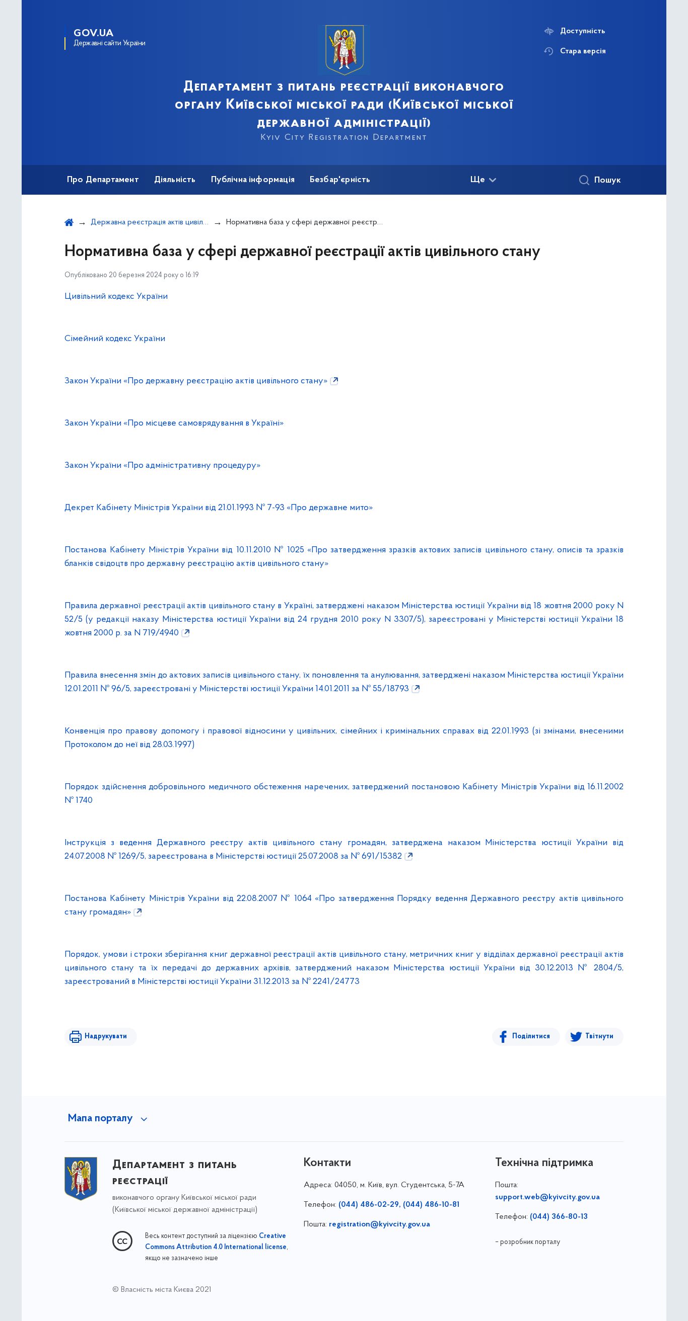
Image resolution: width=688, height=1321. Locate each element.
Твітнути (599, 1036)
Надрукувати (106, 1036)
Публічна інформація (253, 180)
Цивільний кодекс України (116, 296)
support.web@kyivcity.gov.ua (547, 1197)
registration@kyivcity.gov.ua (379, 1224)
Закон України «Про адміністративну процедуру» (162, 465)
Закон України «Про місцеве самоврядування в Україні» (174, 423)
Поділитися (531, 1036)
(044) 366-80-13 (559, 1217)
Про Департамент (103, 180)
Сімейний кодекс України (115, 339)
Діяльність (175, 180)
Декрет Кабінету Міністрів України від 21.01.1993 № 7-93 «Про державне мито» (218, 508)
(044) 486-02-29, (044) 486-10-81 (398, 1205)
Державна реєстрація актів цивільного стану (150, 222)
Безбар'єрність (340, 180)
